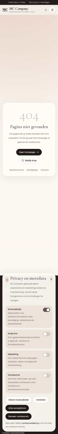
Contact (45, 169)
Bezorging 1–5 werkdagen (39, 2)
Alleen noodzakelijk (18, 399)
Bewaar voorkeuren (18, 416)
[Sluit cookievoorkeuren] (51, 279)
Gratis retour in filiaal (16, 2)
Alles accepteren (17, 408)
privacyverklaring (30, 423)
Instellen (41, 399)
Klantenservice (16, 169)
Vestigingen (32, 169)
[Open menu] (52, 10)
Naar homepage (27, 152)
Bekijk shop (31, 160)
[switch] (46, 310)
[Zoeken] (45, 10)
